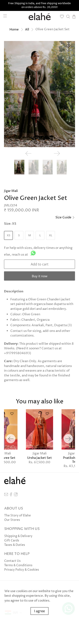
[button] (68, 48)
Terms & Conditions (18, 565)
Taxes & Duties (14, 545)
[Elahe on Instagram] (16, 495)
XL (50, 235)
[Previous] (10, 438)
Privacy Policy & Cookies (21, 570)
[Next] (68, 438)
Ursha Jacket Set (39, 458)
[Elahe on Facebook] (11, 495)
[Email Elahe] (6, 495)
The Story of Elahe (17, 515)
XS (8, 235)
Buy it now (39, 276)
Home (14, 29)
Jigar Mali (11, 191)
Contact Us (12, 561)
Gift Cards (11, 540)
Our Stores (12, 520)
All (27, 29)
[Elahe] (39, 16)
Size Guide (63, 217)
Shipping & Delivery (18, 536)
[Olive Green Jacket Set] (39, 94)
